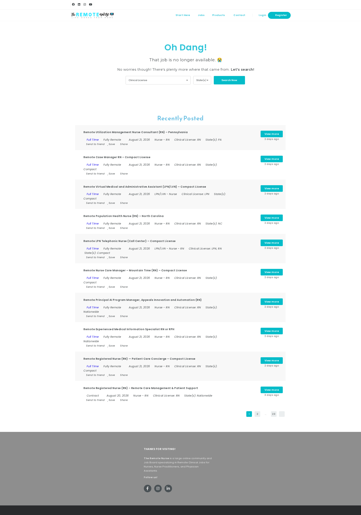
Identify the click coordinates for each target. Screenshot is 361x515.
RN (168, 140)
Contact (239, 15)
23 (273, 414)
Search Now (229, 80)
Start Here (183, 15)
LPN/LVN (160, 194)
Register (281, 15)
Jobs (201, 15)
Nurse (159, 140)
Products (218, 15)
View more (272, 134)
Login (262, 15)
